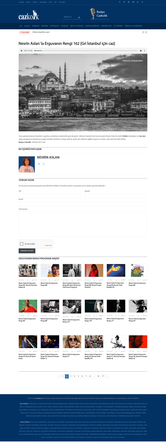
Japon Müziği (46, 413)
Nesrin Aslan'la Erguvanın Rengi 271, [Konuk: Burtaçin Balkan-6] (116, 356)
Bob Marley (140, 422)
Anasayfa (21, 2)
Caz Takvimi (117, 26)
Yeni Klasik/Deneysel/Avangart (125, 416)
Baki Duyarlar (101, 422)
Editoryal (61, 406)
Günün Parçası (87, 410)
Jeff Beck (109, 428)
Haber (94, 410)
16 (98, 376)
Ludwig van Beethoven (97, 431)
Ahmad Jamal (34, 422)
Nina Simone (139, 431)
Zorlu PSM (137, 416)
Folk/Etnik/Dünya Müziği (121, 406)
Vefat (108, 416)
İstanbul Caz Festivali (136, 410)
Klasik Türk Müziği (75, 413)
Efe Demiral (93, 425)
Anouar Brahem (52, 422)
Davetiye (55, 406)
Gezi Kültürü (33, 410)
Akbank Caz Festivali (74, 403)
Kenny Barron (44, 431)
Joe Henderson (116, 428)
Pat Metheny (55, 434)
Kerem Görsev (61, 431)
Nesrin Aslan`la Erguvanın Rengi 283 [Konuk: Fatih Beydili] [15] (115, 285)
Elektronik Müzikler (69, 406)
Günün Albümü (69, 410)
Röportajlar (106, 26)
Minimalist (138, 413)
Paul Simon (62, 434)
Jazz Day (53, 413)
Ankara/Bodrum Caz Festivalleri (106, 403)
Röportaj (86, 416)
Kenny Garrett (53, 431)
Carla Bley (27, 425)
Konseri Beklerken (90, 413)
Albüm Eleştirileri (92, 26)
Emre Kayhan (114, 425)
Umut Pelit (96, 437)
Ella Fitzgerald (106, 425)
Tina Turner (57, 437)
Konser (83, 413)
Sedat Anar (110, 434)
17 (103, 376)
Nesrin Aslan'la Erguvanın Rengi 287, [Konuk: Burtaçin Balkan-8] (28, 285)
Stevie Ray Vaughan (137, 434)
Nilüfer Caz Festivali (42, 416)
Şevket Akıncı (127, 434)
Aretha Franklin (61, 422)
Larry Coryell (77, 431)
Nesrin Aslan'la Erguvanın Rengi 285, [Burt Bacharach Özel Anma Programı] (72, 285)
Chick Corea (58, 425)
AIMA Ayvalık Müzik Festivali (60, 403)
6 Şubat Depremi (33, 403)
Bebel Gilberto (118, 422)
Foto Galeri (62, 2)
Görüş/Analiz (44, 410)
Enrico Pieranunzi (123, 425)
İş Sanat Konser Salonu (124, 410)
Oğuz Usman (38, 434)
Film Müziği (99, 406)
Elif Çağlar (99, 425)
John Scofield (133, 428)
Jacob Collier (87, 428)
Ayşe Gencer (86, 422)
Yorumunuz (23, 209)
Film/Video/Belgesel (108, 406)
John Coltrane (125, 428)
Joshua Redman (141, 428)
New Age (33, 416)
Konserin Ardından (101, 413)
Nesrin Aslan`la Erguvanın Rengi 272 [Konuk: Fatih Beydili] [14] (93, 356)
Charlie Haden (43, 425)
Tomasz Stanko (64, 437)
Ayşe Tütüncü (93, 422)
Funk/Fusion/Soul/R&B (140, 406)
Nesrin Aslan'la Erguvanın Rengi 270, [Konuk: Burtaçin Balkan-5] (138, 356)
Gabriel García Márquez (43, 428)
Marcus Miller (107, 431)
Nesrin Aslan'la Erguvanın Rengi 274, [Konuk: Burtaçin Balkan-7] (50, 356)
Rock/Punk (80, 416)
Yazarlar (64, 26)
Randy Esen (78, 434)
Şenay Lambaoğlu (118, 434)
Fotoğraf (131, 406)
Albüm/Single (93, 403)
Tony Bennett (72, 437)
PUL (21, 26)
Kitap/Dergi (60, 413)
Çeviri (44, 406)
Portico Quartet (70, 434)
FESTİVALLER (54, 26)
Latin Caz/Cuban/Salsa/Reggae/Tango (125, 413)
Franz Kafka (27, 428)
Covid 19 (49, 406)
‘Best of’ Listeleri (76, 26)
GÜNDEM (44, 26)
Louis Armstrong (86, 431)
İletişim (35, 2)
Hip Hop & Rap (113, 410)
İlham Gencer (71, 428)
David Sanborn (72, 425)
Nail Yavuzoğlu (131, 431)
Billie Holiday (132, 422)
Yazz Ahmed (121, 437)
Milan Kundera (116, 431)
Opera (49, 416)
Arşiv (117, 403)
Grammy (51, 410)
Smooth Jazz (93, 416)
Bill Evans (125, 422)
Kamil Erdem (22, 431)
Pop (53, 416)
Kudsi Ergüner (69, 431)
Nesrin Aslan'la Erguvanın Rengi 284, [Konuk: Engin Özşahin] (93, 285)
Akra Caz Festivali (84, 403)
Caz (143, 403)
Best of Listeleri (129, 403)
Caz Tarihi (39, 406)
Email (21, 199)
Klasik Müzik (43, 2)
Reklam (28, 2)
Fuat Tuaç (33, 428)
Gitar (39, 410)
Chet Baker (51, 425)
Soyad (87, 191)
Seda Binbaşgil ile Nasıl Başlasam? (97, 434)
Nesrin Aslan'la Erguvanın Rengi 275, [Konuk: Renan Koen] (27, 356)
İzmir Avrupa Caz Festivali (35, 413)
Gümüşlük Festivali (59, 410)
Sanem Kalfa (85, 434)
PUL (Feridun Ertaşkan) (61, 416)
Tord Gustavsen (81, 437)
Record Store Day (72, 416)
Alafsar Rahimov (43, 422)
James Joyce (103, 428)
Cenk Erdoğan (35, 425)
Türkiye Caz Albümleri (133, 26)
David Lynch (65, 425)
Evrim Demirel (133, 425)
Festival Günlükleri (90, 406)
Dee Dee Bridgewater (83, 425)
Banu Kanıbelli (109, 422)
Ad (20, 191)
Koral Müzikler (111, 413)
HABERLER (35, 26)
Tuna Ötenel (89, 437)
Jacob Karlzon (95, 428)
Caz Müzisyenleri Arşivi (30, 406)
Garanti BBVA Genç (24, 410)
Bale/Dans (121, 403)
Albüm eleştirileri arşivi (41, 32)
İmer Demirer (79, 428)
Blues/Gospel (137, 403)
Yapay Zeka (113, 416)
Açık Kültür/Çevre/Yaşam (45, 403)
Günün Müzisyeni (78, 410)
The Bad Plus (49, 437)
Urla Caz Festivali (101, 416)
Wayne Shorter (113, 437)
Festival (82, 406)
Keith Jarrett (37, 431)
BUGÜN (27, 26)
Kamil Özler (30, 431)
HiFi (55, 2)
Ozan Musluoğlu (46, 434)
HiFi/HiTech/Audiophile (103, 410)
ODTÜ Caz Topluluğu (28, 434)
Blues (50, 2)
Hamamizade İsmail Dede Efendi (58, 428)
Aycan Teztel (78, 422)
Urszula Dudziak (104, 437)
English (77, 406)
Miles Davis (124, 431)
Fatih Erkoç (140, 425)
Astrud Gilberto (70, 422)
